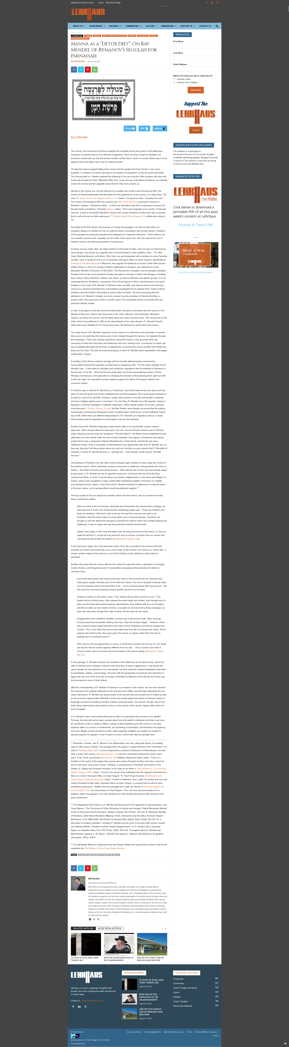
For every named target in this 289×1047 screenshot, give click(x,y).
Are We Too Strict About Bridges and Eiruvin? (150, 959)
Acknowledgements (153, 1032)
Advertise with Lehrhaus (174, 1032)
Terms (189, 1032)
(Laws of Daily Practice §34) (89, 779)
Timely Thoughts (180, 1001)
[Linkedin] (212, 3)
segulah (116, 855)
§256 (96, 750)
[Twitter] (81, 70)
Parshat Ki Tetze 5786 (196, 224)
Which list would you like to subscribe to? (193, 76)
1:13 (115, 754)
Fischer (82, 855)
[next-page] (165, 928)
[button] (217, 26)
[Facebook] (207, 3)
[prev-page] (162, 928)
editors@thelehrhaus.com (92, 1001)
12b (137, 539)
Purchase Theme (113, 3)
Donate (195, 130)
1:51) (87, 790)
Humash (97, 36)
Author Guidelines (134, 1032)
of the (88, 198)
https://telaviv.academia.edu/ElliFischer (102, 883)
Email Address (180, 64)
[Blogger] (90, 920)
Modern (132, 36)
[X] (217, 3)
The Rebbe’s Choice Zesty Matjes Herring (104, 848)
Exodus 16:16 (108, 757)
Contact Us (205, 26)
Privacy (216, 1035)
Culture (150, 26)
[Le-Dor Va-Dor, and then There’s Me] (86, 944)
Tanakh (88, 36)
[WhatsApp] (95, 70)
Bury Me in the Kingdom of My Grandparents (118, 959)
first (78, 198)
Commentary (132, 26)
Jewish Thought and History (114, 36)
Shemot (154, 36)
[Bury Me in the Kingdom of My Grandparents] (119, 944)
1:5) (143, 216)
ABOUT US (77, 26)
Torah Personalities (80, 38)
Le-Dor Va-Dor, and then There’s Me (84, 959)
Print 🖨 (130, 128)
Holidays (113, 26)
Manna (89, 855)
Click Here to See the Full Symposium (196, 272)
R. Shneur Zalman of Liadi (97, 408)
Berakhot (104, 180)
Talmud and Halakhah (182, 1006)
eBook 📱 (159, 128)
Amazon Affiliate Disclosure (206, 1032)
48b (110, 180)
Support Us (186, 26)
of (81, 263)
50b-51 (80, 655)
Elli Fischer (79, 61)
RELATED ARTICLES (83, 928)
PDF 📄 (144, 128)
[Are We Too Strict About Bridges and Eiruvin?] (152, 944)
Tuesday (75, 263)
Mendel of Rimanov (102, 855)
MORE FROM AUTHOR (109, 928)
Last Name (178, 53)
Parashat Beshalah (90, 194)
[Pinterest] (88, 70)
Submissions (167, 26)
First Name (178, 41)
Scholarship (95, 26)
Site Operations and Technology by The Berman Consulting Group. (90, 1042)
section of (110, 198)
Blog (101, 3)
